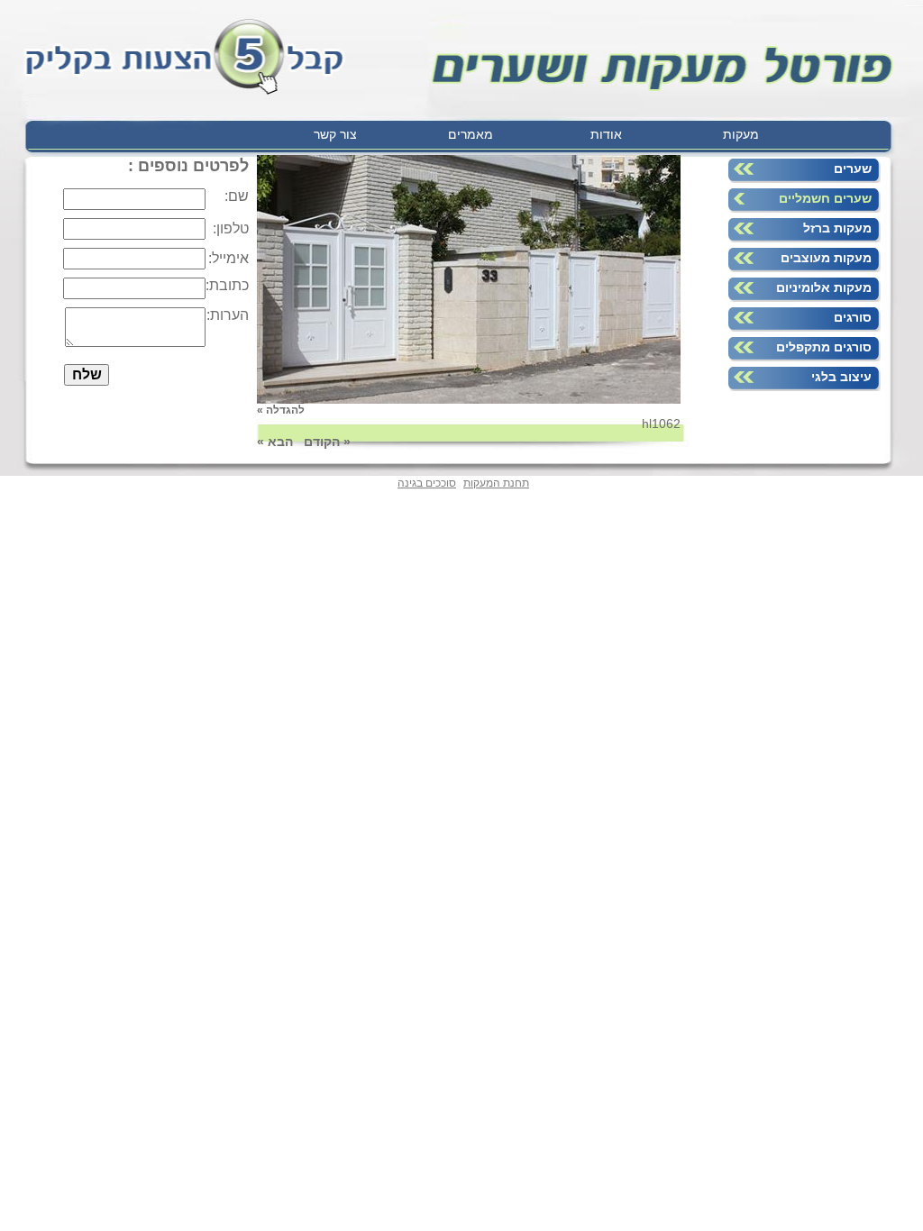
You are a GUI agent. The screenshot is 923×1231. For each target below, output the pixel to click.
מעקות (741, 134)
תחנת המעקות (496, 483)
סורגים (853, 317)
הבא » (275, 441)
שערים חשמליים (825, 198)
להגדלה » (281, 410)
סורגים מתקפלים (824, 347)
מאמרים (470, 134)
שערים (853, 168)
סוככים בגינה (427, 483)
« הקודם (327, 441)
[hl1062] (469, 399)
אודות (606, 134)
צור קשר (335, 134)
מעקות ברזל (837, 228)
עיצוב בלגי (841, 376)
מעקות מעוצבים (826, 258)
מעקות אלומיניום (824, 287)
